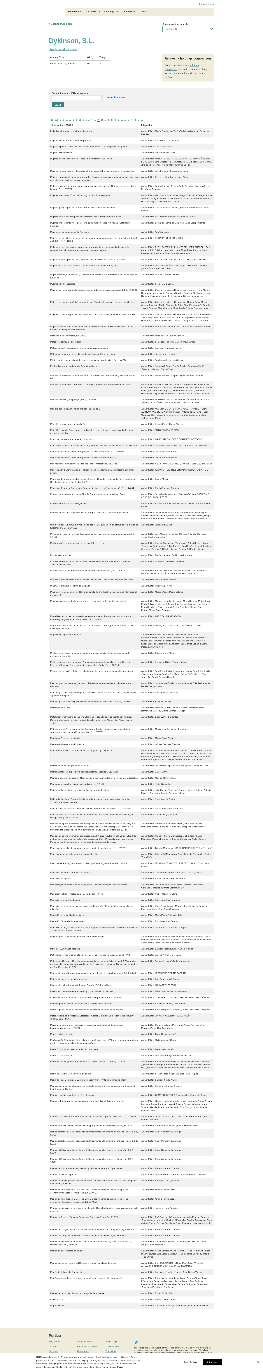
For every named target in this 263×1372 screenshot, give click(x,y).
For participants (206, 4)
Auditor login (111, 1341)
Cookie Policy (116, 1367)
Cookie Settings (190, 1362)
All (52, 119)
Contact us (110, 1351)
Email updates (112, 1346)
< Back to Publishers (61, 24)
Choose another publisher (176, 24)
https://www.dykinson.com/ (63, 49)
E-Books (121, 97)
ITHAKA (181, 1348)
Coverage (109, 11)
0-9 (56, 119)
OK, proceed (212, 1362)
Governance (83, 1351)
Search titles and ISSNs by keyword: (70, 93)
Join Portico (128, 11)
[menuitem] (74, 12)
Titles (53, 125)
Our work (91, 11)
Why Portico (74, 11)
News (143, 11)
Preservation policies (87, 1346)
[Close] (258, 1362)
